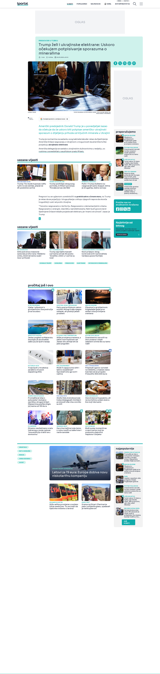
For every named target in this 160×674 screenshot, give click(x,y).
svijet (21, 462)
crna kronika (24, 458)
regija (21, 455)
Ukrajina (58, 263)
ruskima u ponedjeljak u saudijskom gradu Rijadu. (61, 151)
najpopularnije (125, 448)
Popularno (82, 4)
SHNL (109, 4)
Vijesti (70, 4)
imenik (119, 1)
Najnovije (95, 4)
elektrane (81, 263)
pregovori (69, 263)
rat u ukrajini (24, 451)
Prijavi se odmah (122, 234)
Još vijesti (127, 522)
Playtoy (126, 1)
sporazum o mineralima (98, 263)
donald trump (45, 263)
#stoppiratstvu (122, 4)
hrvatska (23, 447)
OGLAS (80, 22)
